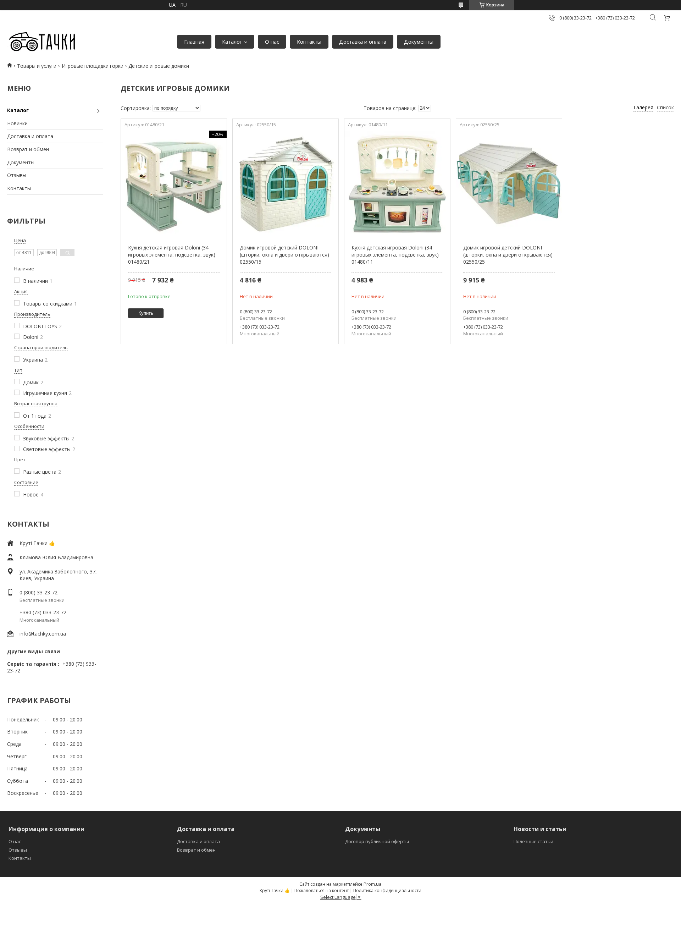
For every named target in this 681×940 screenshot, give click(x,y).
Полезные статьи (533, 841)
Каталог (232, 41)
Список (665, 107)
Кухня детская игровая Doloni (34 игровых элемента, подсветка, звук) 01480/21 (171, 254)
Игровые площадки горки (92, 65)
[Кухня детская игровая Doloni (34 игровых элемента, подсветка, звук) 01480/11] (397, 184)
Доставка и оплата (362, 41)
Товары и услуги (36, 65)
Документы (418, 41)
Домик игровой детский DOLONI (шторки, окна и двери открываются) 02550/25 (508, 254)
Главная (194, 41)
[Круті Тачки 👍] (41, 42)
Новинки (17, 123)
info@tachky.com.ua (43, 633)
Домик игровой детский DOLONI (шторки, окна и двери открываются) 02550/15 (284, 254)
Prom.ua (373, 884)
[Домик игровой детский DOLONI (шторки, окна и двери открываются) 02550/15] (285, 184)
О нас (272, 41)
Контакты (309, 41)
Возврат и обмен (28, 149)
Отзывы (16, 175)
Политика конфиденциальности (387, 890)
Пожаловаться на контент (321, 890)
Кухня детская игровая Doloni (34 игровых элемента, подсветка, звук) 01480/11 (395, 254)
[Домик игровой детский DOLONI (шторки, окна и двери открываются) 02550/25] (508, 184)
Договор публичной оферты (377, 841)
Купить (145, 313)
